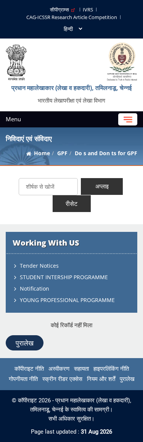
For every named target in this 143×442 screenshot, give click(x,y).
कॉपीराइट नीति (29, 368)
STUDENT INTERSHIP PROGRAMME (64, 277)
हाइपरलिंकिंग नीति (111, 368)
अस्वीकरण (58, 368)
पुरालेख (25, 342)
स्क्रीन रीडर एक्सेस (62, 379)
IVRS (88, 9)
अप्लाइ (102, 186)
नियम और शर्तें (101, 379)
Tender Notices (39, 265)
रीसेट (71, 203)
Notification (34, 288)
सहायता (81, 368)
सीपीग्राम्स (60, 9)
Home (42, 153)
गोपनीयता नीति (23, 379)
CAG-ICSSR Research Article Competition (71, 17)
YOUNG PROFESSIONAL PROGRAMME (67, 300)
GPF (62, 153)
